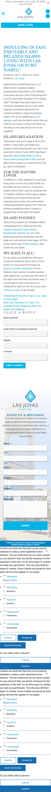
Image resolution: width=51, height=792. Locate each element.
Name (8, 443)
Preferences (13, 612)
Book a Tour (25, 25)
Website (7, 340)
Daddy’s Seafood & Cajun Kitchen (20, 229)
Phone (8, 478)
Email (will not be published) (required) (20, 329)
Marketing (12, 587)
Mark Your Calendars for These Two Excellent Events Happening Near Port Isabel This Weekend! (22, 306)
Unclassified (13, 624)
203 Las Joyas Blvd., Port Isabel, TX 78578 (25, 2)
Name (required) (11, 318)
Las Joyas (19, 78)
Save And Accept (12, 645)
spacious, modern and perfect (18, 268)
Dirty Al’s (25, 233)
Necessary (12, 576)
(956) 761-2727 (25, 4)
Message (8, 499)
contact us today (12, 290)
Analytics (11, 599)
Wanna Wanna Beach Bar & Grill (20, 159)
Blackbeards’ (10, 233)
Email (7, 467)
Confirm (25, 666)
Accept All (27, 637)
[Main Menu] (3, 13)
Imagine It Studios (33, 545)
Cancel (25, 660)
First (6, 453)
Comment (8, 351)
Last (6, 463)
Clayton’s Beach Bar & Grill (25, 155)
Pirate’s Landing (30, 244)
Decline (8, 637)
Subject (7, 488)
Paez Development (38, 543)
